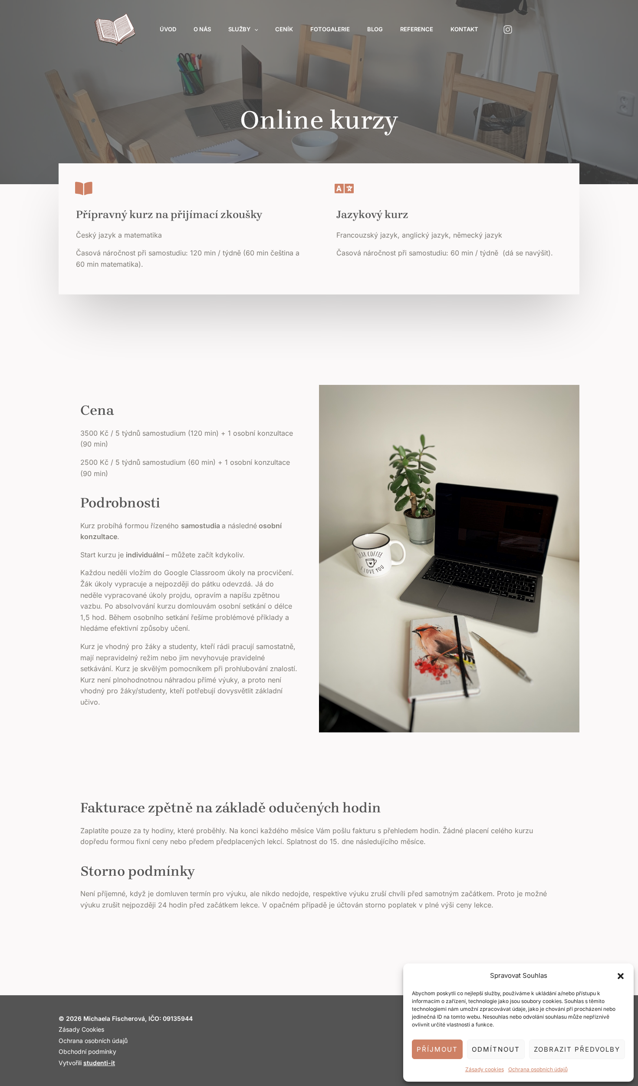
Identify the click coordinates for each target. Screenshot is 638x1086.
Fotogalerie (330, 29)
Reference (416, 29)
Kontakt (464, 29)
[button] (620, 975)
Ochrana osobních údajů (538, 1069)
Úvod (168, 29)
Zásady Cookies (81, 1029)
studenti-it (99, 1062)
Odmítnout (496, 1049)
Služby (239, 29)
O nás (202, 29)
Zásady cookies (484, 1069)
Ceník (284, 29)
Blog (375, 29)
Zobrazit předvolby (577, 1049)
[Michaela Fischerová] (114, 28)
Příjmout (437, 1049)
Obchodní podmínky (87, 1051)
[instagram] (509, 29)
